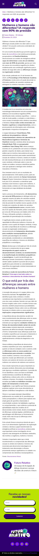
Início (4, 12)
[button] (4, 20)
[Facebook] (12, 544)
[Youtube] (26, 544)
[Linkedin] (22, 544)
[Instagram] (17, 544)
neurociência (13, 54)
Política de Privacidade (30, 553)
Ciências (20, 35)
